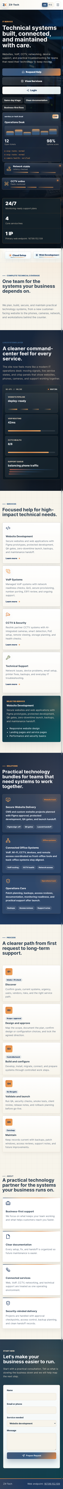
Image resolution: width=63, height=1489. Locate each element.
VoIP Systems (44, 255)
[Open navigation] (58, 5)
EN (45, 5)
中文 (50, 5)
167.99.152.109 (52, 1483)
